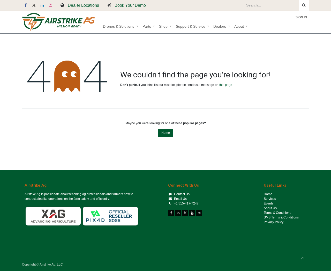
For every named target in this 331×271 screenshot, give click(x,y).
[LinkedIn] (42, 5)
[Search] (304, 5)
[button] (303, 258)
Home (165, 133)
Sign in (301, 17)
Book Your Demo (130, 5)
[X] (33, 5)
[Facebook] (25, 5)
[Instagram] (50, 5)
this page (225, 85)
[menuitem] (120, 26)
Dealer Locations (83, 5)
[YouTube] (192, 213)
